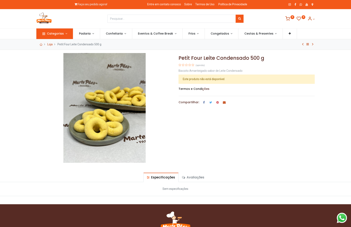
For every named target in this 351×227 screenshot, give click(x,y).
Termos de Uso (204, 4)
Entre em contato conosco (164, 4)
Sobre (188, 4)
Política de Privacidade (232, 4)
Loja (50, 44)
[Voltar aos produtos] (307, 44)
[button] (290, 33)
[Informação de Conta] (311, 19)
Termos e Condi (190, 89)
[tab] (161, 177)
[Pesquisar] (240, 19)
